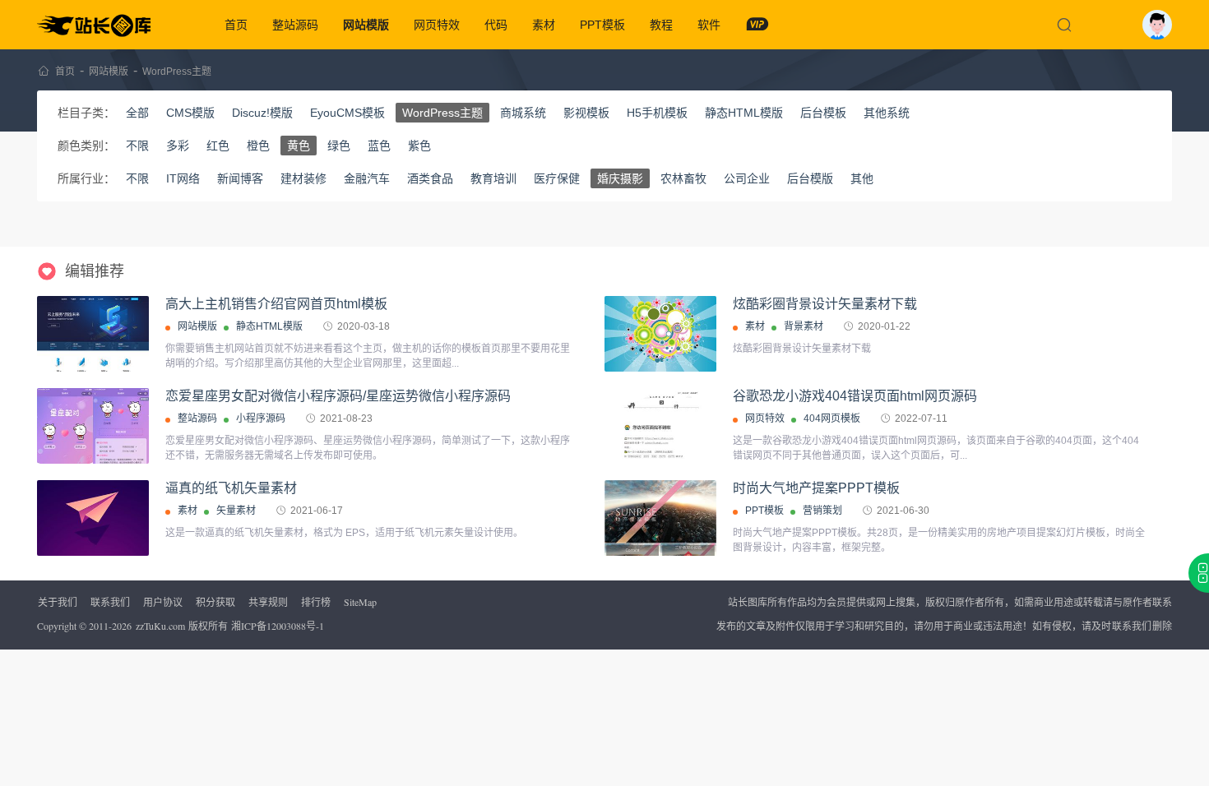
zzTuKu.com (160, 625)
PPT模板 (602, 24)
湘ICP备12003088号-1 (277, 625)
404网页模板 (832, 418)
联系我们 (110, 601)
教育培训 (493, 178)
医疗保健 (557, 178)
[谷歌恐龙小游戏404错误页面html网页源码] (660, 426)
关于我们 (57, 601)
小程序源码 (260, 418)
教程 (661, 24)
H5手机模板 (657, 112)
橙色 (258, 145)
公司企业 (747, 178)
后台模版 (810, 178)
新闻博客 (240, 178)
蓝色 (379, 145)
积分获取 (215, 601)
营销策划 (822, 510)
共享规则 (268, 601)
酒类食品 (430, 178)
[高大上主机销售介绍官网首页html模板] (93, 334)
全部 (137, 112)
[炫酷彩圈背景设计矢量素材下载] (660, 334)
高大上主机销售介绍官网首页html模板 (276, 304)
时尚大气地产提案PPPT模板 (816, 488)
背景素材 (803, 326)
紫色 (419, 145)
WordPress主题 (176, 71)
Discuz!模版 (262, 112)
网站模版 (366, 24)
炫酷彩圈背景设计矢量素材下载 (825, 304)
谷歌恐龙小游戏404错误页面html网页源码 (855, 396)
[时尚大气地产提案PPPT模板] (660, 543)
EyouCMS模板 (347, 112)
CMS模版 (190, 112)
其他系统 (887, 112)
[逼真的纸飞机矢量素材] (93, 518)
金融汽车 (367, 178)
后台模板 (823, 112)
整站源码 (295, 24)
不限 (137, 145)
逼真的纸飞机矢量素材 (231, 488)
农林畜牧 (683, 178)
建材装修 (303, 178)
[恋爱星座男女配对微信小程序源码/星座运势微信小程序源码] (93, 426)
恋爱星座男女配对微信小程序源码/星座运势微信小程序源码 (338, 396)
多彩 (177, 145)
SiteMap (360, 601)
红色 (217, 145)
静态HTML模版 (744, 112)
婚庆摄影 (620, 178)
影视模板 (586, 112)
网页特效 (437, 24)
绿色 (338, 145)
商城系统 (523, 112)
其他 (861, 178)
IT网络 (183, 178)
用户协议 (163, 601)
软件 (708, 24)
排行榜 (316, 601)
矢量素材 (236, 510)
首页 (236, 24)
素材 (543, 24)
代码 (495, 24)
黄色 (298, 145)
